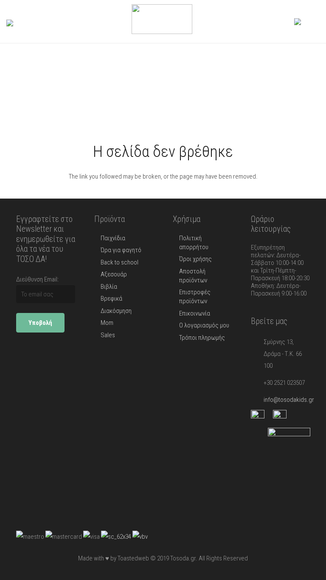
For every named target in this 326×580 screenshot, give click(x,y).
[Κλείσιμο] (43, 22)
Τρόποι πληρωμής (202, 337)
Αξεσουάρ (114, 274)
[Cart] (310, 21)
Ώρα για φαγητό (121, 250)
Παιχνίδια (113, 238)
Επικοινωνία (194, 313)
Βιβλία (109, 286)
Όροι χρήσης (195, 259)
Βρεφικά (111, 298)
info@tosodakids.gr (289, 400)
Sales (108, 335)
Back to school (119, 262)
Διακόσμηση (116, 311)
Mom (107, 323)
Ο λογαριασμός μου (204, 325)
